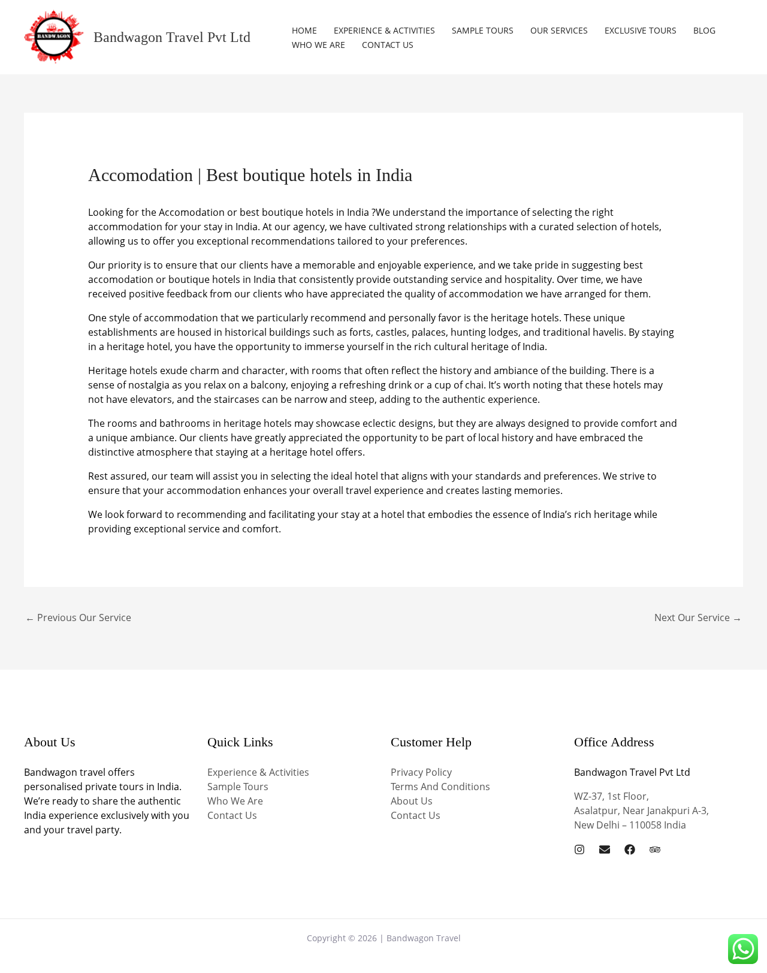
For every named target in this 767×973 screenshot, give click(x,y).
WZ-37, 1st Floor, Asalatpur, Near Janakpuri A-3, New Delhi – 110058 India (641, 811)
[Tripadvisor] (655, 849)
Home (304, 30)
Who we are (318, 44)
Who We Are (235, 801)
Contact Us (387, 44)
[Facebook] (629, 849)
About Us (412, 801)
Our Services (559, 30)
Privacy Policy (421, 772)
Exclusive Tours (641, 30)
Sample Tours (483, 30)
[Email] (604, 849)
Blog (704, 30)
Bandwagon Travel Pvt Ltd (171, 37)
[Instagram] (579, 849)
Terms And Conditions (440, 786)
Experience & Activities (384, 30)
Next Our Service (698, 617)
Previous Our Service (78, 617)
